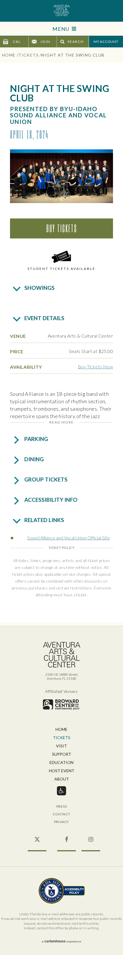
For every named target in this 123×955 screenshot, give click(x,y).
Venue (18, 336)
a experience (61, 941)
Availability (26, 367)
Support (61, 754)
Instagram (91, 836)
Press (61, 806)
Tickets (28, 55)
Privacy (61, 822)
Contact (61, 814)
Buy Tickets (61, 228)
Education (61, 763)
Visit (61, 746)
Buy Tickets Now (95, 366)
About (61, 779)
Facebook (66, 836)
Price (16, 351)
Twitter (37, 836)
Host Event (61, 771)
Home (9, 55)
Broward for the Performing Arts (61, 704)
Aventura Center (61, 10)
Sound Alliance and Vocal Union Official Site (68, 537)
